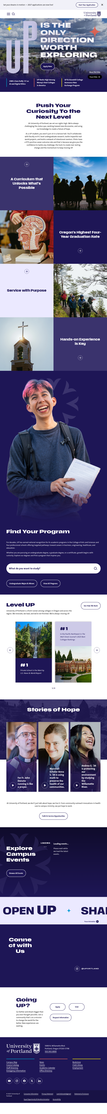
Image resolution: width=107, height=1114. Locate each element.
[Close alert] (102, 5)
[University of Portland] (92, 14)
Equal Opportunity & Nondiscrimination (36, 1099)
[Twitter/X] (32, 1081)
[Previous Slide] (10, 650)
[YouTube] (9, 1081)
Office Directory (45, 1070)
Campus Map (11, 1062)
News (41, 1062)
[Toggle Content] (26, 164)
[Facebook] (24, 1081)
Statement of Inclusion (81, 1094)
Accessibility (57, 1099)
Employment (78, 1068)
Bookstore (77, 1062)
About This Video (94, 72)
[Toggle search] (14, 14)
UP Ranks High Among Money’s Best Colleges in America (46, 82)
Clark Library (78, 1065)
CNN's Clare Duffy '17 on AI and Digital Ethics (19, 82)
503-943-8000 (51, 1051)
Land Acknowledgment (64, 1094)
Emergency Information (16, 1070)
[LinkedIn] (39, 1081)
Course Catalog (12, 1065)
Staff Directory (12, 1068)
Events (42, 1065)
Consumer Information (31, 1094)
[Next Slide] (97, 650)
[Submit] (95, 568)
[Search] (53, 568)
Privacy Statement (47, 1094)
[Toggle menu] (8, 14)
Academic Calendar (47, 1068)
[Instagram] (17, 1081)
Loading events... (61, 843)
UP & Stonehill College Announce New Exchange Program (73, 82)
